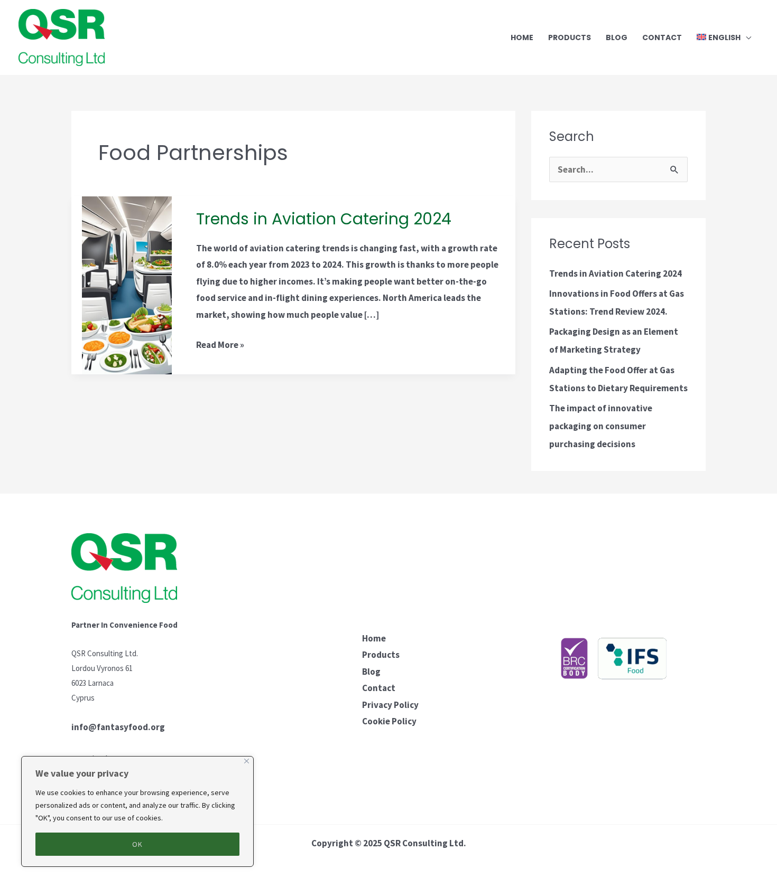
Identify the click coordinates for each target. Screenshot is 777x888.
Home (374, 638)
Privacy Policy (390, 705)
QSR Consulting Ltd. (425, 843)
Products (381, 654)
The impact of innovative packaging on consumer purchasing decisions (600, 426)
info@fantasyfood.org (118, 727)
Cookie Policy (389, 721)
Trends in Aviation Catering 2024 (323, 218)
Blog (371, 671)
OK (137, 844)
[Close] (246, 761)
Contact (378, 688)
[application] (746, 37)
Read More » (220, 344)
